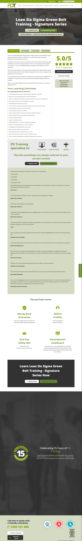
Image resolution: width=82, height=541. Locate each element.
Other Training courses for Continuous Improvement (64, 83)
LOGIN (59, 1)
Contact (71, 5)
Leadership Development (28, 5)
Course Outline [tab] (25, 50)
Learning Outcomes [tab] (13, 50)
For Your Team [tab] (35, 50)
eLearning (56, 5)
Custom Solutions (39, 5)
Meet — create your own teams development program (42, 34)
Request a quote (16, 537)
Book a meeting (16, 533)
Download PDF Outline (64, 71)
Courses (19, 5)
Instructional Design (48, 5)
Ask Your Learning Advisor (80, 270)
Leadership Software (64, 5)
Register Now (33, 30)
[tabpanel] (41, 221)
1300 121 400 (52, 1)
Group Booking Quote (48, 30)
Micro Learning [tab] (45, 50)
